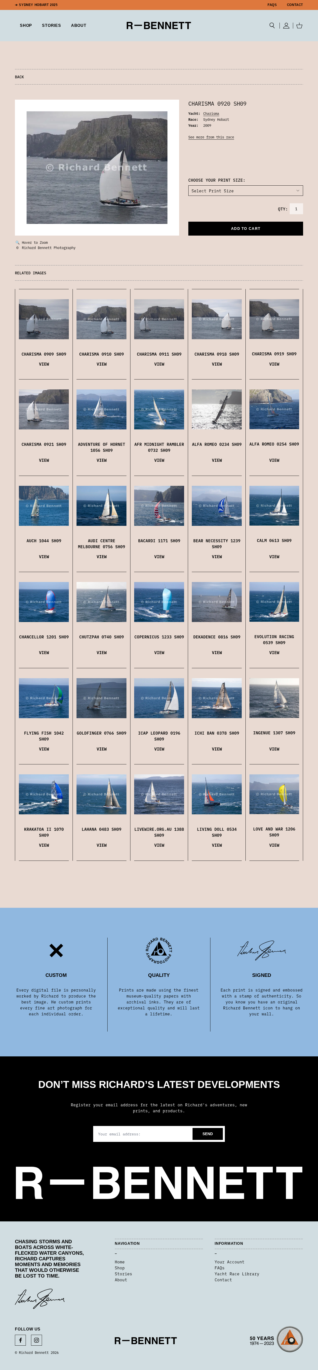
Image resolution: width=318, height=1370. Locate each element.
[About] (276, 1340)
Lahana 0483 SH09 (101, 829)
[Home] (159, 25)
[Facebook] (20, 1340)
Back (19, 76)
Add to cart (245, 228)
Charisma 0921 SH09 (44, 444)
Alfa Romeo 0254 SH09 (274, 444)
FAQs (272, 5)
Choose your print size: (216, 180)
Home (120, 1261)
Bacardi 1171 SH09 (159, 540)
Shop (120, 1267)
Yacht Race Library (237, 1273)
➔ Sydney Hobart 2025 (36, 5)
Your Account (229, 1261)
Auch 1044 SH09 (44, 540)
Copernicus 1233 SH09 (159, 636)
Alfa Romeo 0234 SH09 (217, 444)
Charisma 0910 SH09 (101, 354)
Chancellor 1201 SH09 (44, 636)
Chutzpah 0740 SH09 (101, 636)
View (44, 364)
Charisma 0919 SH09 (274, 353)
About (78, 25)
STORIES (51, 25)
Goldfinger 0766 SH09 (101, 733)
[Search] (272, 26)
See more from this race (211, 136)
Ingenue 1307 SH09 (274, 732)
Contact (295, 5)
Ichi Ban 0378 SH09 (217, 733)
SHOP (26, 25)
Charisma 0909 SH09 (44, 354)
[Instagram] (36, 1340)
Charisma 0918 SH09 (217, 354)
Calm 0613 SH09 (274, 540)
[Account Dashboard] (286, 26)
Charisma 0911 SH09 (159, 354)
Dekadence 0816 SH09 (216, 636)
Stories (123, 1273)
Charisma (211, 113)
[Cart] (299, 26)
